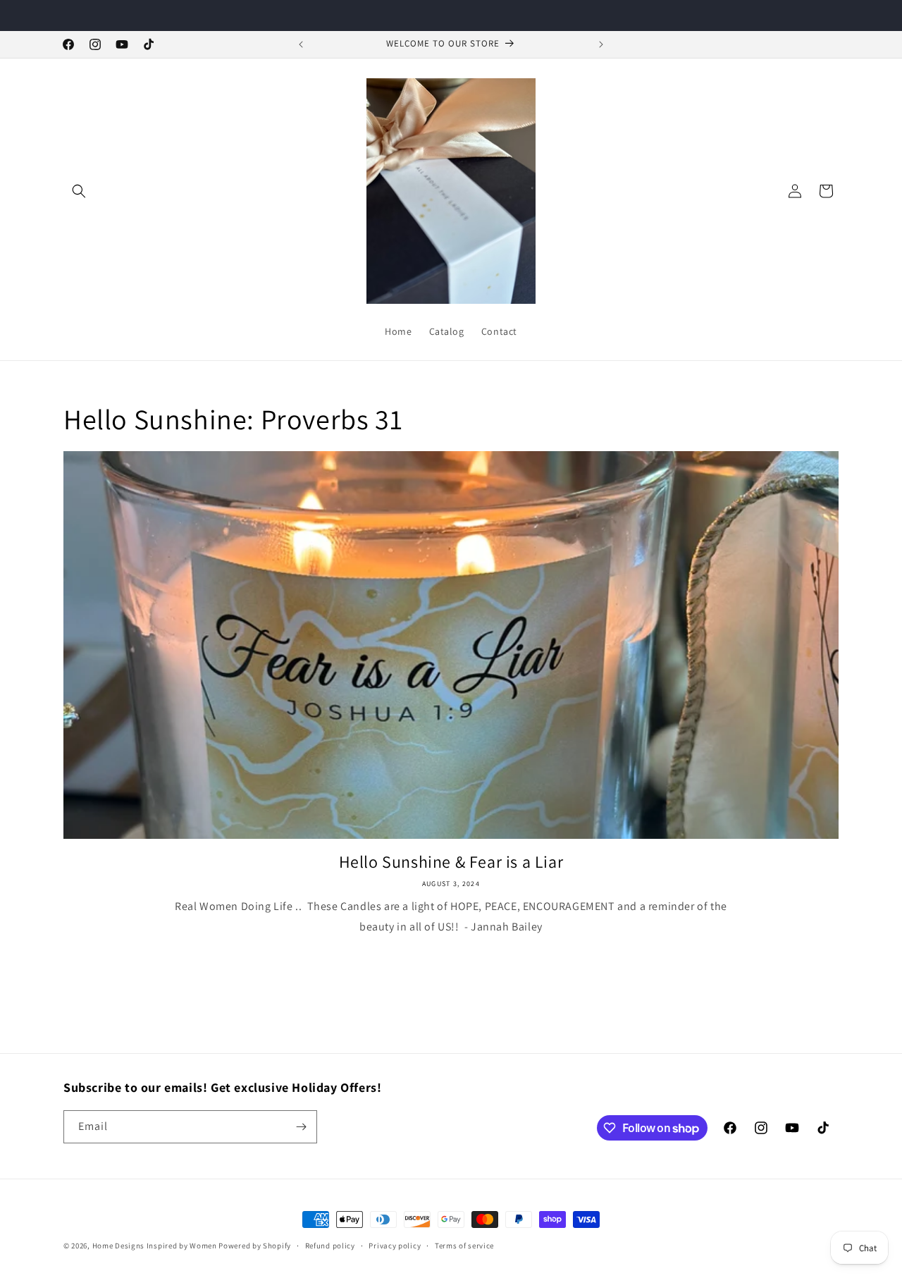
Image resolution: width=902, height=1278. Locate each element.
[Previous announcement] (300, 44)
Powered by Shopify (254, 1246)
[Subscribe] (300, 1126)
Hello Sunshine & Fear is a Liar (451, 862)
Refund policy (330, 1246)
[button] (78, 191)
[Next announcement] (601, 44)
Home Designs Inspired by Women (155, 1246)
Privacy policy (395, 1246)
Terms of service (464, 1246)
